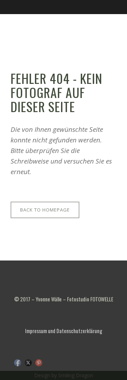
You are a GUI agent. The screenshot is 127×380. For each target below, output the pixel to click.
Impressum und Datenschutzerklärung (63, 331)
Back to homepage (45, 210)
